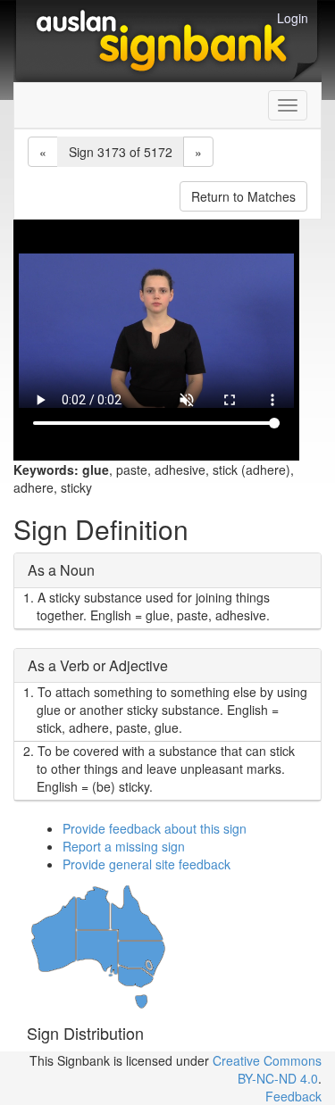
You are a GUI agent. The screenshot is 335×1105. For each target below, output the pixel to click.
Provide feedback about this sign (155, 828)
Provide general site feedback (146, 864)
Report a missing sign (124, 846)
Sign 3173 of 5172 (120, 152)
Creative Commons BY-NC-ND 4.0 (267, 1069)
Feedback (293, 1096)
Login (292, 18)
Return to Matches (243, 196)
